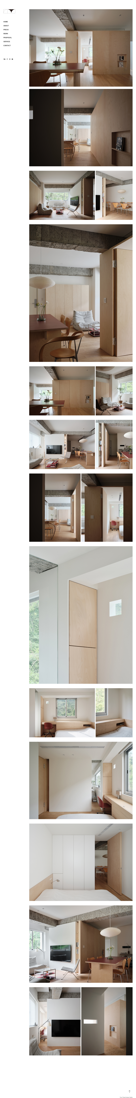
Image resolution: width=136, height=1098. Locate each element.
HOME (5, 22)
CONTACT (7, 45)
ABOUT (6, 26)
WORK (5, 33)
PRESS (6, 29)
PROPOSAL (7, 37)
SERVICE (6, 41)
